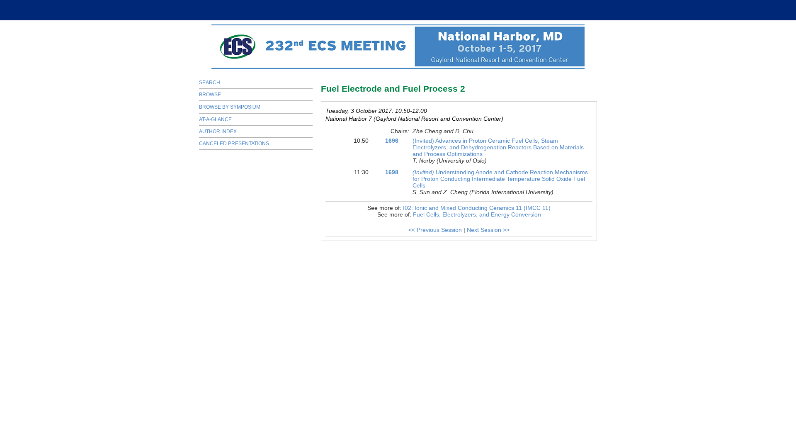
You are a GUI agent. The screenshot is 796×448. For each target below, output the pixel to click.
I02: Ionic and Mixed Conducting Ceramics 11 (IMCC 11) (477, 208)
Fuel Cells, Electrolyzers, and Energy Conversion (477, 214)
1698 (391, 172)
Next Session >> (488, 229)
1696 (391, 140)
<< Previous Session (435, 229)
